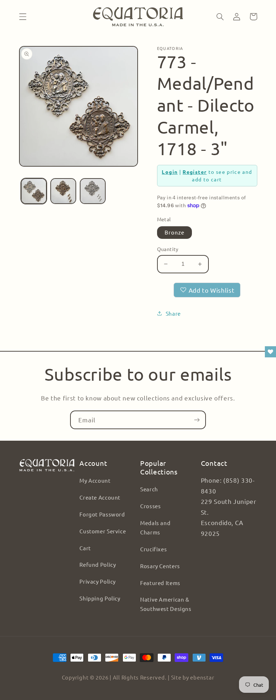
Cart (85, 547)
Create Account (99, 497)
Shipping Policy (99, 598)
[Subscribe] (197, 420)
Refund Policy (97, 564)
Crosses (150, 505)
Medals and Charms (155, 527)
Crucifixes (153, 549)
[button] (22, 16)
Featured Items (160, 582)
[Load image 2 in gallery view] (63, 191)
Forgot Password (102, 514)
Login (170, 171)
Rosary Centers (160, 565)
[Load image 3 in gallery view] (93, 191)
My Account (94, 480)
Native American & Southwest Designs (166, 604)
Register (195, 171)
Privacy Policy (97, 581)
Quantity (168, 249)
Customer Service (102, 531)
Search (149, 489)
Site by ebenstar (193, 677)
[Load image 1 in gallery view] (34, 191)
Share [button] (173, 313)
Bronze (174, 232)
